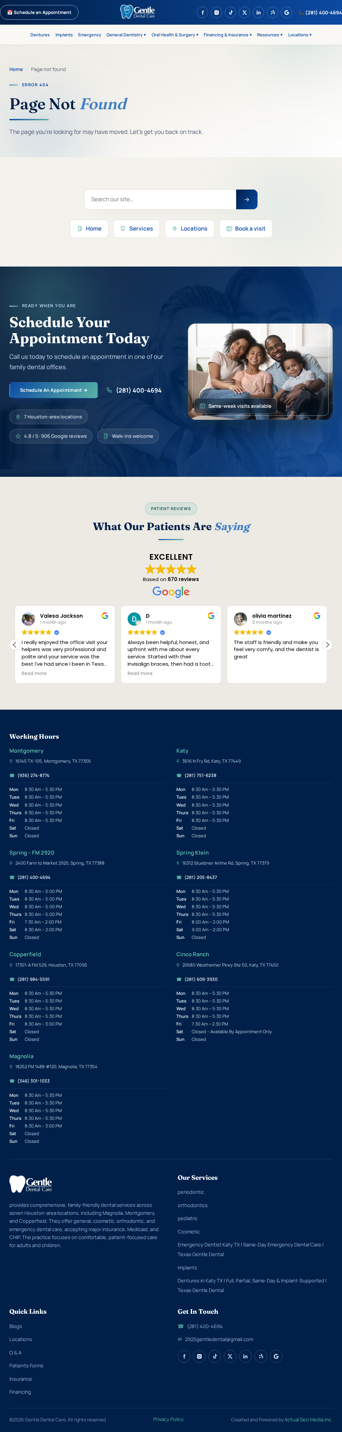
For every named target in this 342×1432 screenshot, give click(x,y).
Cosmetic (189, 1231)
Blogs (15, 1326)
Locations (300, 35)
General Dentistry (126, 35)
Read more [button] (69, 674)
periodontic (191, 1191)
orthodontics (193, 1205)
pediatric (188, 1218)
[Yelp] (272, 12)
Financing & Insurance (228, 35)
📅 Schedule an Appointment (39, 12)
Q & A (15, 1352)
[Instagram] (216, 12)
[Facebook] (202, 12)
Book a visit (250, 228)
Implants (64, 35)
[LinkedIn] (258, 12)
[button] (327, 645)
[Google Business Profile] (286, 12)
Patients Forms (26, 1365)
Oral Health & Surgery (175, 35)
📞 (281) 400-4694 (320, 12)
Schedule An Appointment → (54, 390)
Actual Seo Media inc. (309, 1419)
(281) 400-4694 (139, 390)
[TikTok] (230, 12)
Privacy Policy (168, 1419)
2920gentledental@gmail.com (215, 1339)
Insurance (20, 1378)
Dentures (40, 35)
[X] (244, 12)
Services (141, 228)
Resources (270, 35)
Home (16, 69)
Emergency (89, 35)
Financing (20, 1391)
